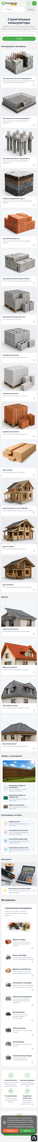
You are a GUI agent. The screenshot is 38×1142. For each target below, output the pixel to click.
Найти (20, 39)
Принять (27, 1131)
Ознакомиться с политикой (23, 1126)
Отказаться (10, 1131)
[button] (29, 3)
